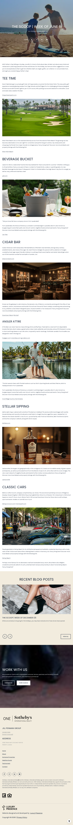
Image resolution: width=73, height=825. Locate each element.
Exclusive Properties (8, 757)
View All (65, 636)
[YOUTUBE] (19, 774)
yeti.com (4, 176)
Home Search (23, 683)
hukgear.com (6, 338)
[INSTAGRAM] (9, 774)
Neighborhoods (7, 760)
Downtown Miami (7, 315)
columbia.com (15, 338)
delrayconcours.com (8, 504)
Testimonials (6, 763)
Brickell (16, 315)
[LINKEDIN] (14, 774)
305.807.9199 (6, 732)
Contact (4, 766)
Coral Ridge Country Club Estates (12, 399)
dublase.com (6, 423)
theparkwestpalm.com (9, 95)
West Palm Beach (7, 151)
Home (4, 751)
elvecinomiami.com (8, 259)
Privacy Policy (22, 817)
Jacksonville (6, 479)
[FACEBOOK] (4, 774)
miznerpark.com (21, 504)
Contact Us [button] (8, 683)
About (4, 754)
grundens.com (25, 338)
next (10, 636)
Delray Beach (6, 558)
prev (5, 636)
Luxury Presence (36, 813)
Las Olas (5, 234)
